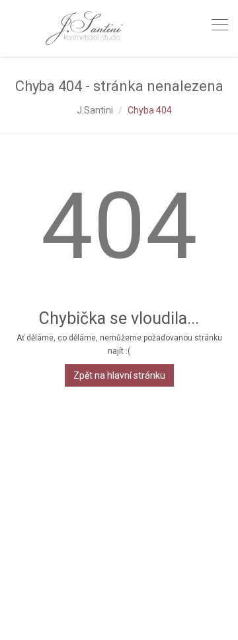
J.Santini (95, 110)
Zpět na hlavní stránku (119, 375)
